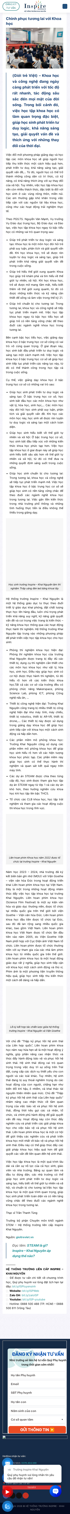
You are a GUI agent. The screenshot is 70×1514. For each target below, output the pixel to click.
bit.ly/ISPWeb (30, 1290)
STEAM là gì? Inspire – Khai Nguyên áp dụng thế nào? (31, 1250)
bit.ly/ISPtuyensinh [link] (24, 1286)
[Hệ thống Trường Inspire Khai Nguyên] (35, 6)
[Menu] (65, 6)
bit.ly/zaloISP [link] (30, 1295)
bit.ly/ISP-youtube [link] (33, 1299)
